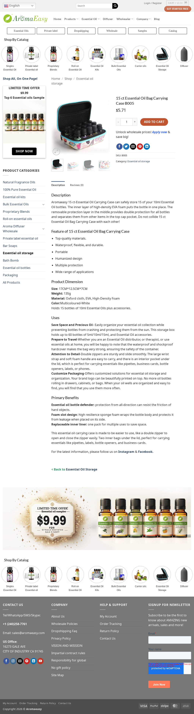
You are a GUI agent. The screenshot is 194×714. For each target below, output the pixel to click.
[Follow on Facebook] (6, 661)
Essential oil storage (18, 253)
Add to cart (154, 122)
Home (57, 19)
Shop (68, 79)
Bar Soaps (10, 246)
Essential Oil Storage (162, 68)
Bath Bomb (11, 260)
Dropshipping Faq (64, 631)
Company (142, 19)
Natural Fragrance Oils (19, 182)
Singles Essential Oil (9, 68)
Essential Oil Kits (97, 68)
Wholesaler (124, 19)
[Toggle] (43, 204)
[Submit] (115, 6)
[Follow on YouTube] (40, 661)
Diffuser (108, 19)
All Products (11, 282)
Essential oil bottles (17, 268)
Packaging (10, 275)
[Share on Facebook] (119, 146)
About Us (58, 616)
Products (70, 19)
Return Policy (109, 631)
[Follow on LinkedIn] (34, 661)
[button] (153, 3)
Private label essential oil (20, 238)
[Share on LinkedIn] (147, 146)
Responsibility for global (68, 660)
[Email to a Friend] (133, 146)
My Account (108, 616)
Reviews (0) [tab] (77, 185)
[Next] (104, 126)
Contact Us (108, 638)
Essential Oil (89, 19)
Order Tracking (111, 624)
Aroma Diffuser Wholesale (14, 228)
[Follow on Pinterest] (27, 661)
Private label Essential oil (31, 68)
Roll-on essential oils (17, 219)
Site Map (57, 675)
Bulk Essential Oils (118, 68)
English (14, 5)
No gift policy (60, 668)
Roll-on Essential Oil (75, 68)
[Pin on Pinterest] (140, 146)
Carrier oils (140, 66)
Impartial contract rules (68, 653)
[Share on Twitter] (126, 146)
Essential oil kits (14, 197)
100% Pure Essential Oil (19, 189)
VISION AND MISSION (66, 646)
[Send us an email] (20, 661)
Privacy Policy (61, 638)
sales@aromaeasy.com (28, 633)
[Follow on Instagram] (13, 661)
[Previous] (57, 126)
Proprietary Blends (53, 68)
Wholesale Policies (64, 624)
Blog (157, 19)
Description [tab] (58, 185)
